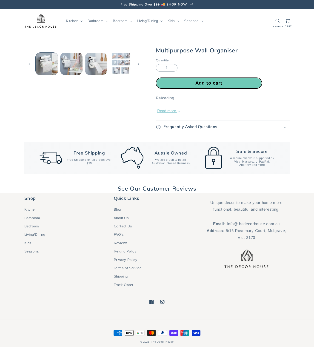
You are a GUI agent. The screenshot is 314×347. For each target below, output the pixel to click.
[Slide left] (29, 64)
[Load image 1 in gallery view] (47, 64)
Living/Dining (34, 234)
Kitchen (30, 209)
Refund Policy (125, 251)
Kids (28, 243)
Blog (117, 209)
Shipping (121, 276)
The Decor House (162, 341)
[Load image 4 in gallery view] (121, 64)
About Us (121, 218)
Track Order (124, 285)
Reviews (121, 243)
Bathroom (32, 218)
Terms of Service (128, 268)
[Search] (278, 21)
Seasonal (32, 251)
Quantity (162, 60)
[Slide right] (139, 64)
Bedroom (31, 226)
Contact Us (123, 226)
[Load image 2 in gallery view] (71, 64)
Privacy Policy (125, 260)
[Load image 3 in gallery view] (96, 64)
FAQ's (119, 234)
